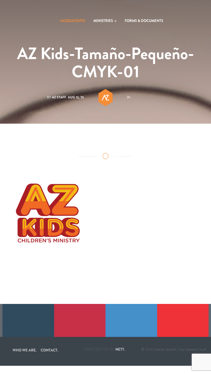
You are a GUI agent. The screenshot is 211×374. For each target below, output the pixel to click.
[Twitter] (131, 320)
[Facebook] (28, 320)
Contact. (49, 350)
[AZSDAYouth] (14, 20)
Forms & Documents (144, 20)
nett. (120, 349)
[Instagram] (80, 320)
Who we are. (25, 350)
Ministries (103, 20)
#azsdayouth (72, 20)
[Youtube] (183, 320)
